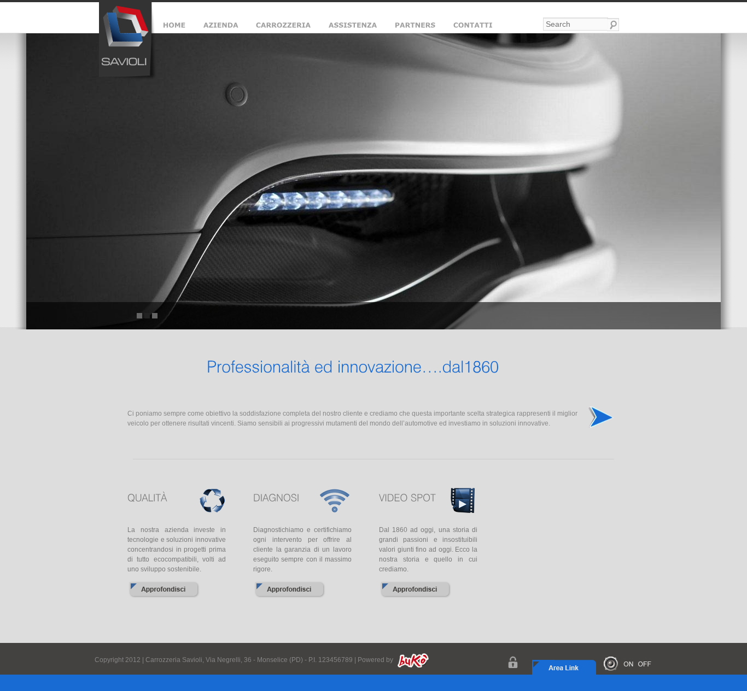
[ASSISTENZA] (353, 27)
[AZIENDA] (220, 27)
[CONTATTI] (473, 27)
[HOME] (174, 27)
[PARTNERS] (415, 27)
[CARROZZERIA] (283, 27)
